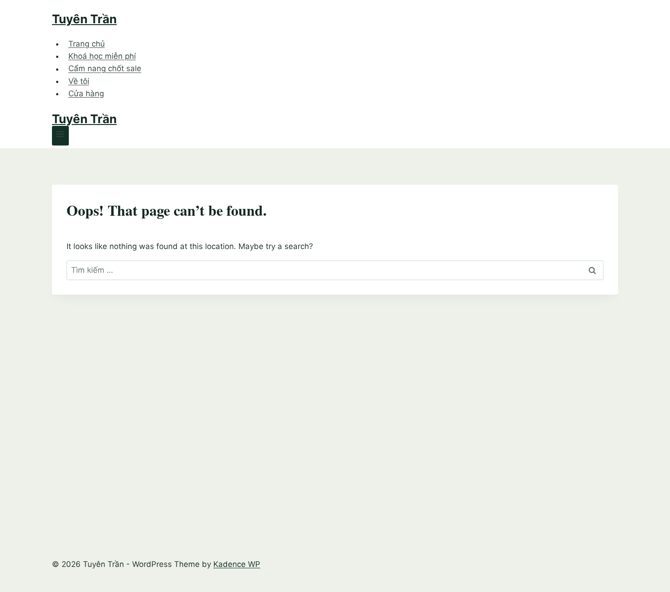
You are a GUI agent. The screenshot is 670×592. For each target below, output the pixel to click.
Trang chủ (86, 43)
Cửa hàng (86, 93)
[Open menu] (60, 135)
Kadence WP (236, 564)
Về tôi (78, 81)
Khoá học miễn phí (102, 56)
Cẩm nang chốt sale (104, 68)
